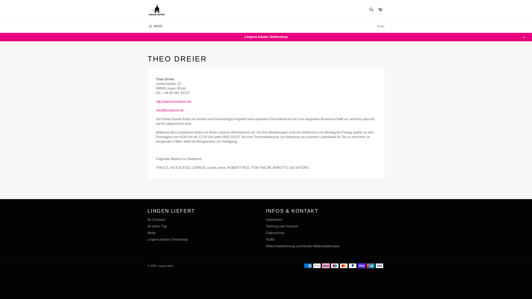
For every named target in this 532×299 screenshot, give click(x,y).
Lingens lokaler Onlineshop (168, 239)
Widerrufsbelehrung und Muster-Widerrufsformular (303, 246)
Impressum (274, 219)
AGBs (270, 239)
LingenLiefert (165, 265)
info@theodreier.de (170, 110)
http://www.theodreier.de (173, 101)
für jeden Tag (157, 226)
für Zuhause (156, 219)
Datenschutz (275, 233)
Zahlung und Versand (282, 226)
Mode (152, 233)
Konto (380, 26)
